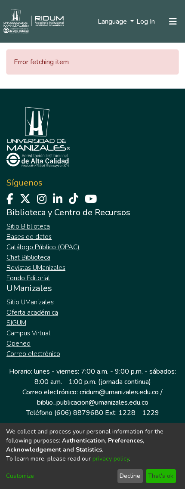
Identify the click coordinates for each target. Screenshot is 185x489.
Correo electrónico (33, 354)
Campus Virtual (28, 333)
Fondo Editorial (28, 278)
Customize (20, 476)
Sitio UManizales (30, 302)
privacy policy (110, 459)
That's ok (160, 476)
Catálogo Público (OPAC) (43, 247)
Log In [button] (146, 21)
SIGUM (16, 323)
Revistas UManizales (35, 267)
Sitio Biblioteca (28, 226)
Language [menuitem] (113, 21)
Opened (18, 343)
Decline (130, 476)
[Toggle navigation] (173, 21)
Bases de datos (29, 236)
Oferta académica (32, 312)
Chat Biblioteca (28, 257)
